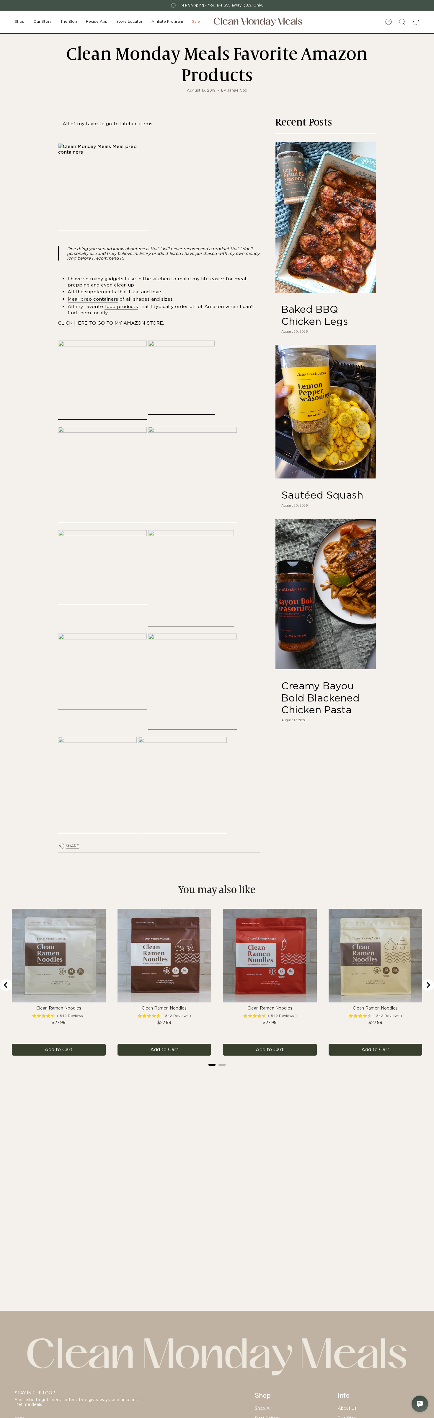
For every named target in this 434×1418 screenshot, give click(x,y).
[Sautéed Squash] (325, 411)
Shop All (263, 1408)
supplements (100, 291)
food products (121, 306)
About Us (347, 1408)
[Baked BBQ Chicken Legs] (325, 217)
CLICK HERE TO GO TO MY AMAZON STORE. (111, 323)
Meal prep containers (93, 299)
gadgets (114, 278)
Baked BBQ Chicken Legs (314, 315)
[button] (19, 22)
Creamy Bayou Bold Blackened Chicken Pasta (320, 698)
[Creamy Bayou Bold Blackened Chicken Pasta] (325, 594)
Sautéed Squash (322, 495)
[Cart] (415, 22)
